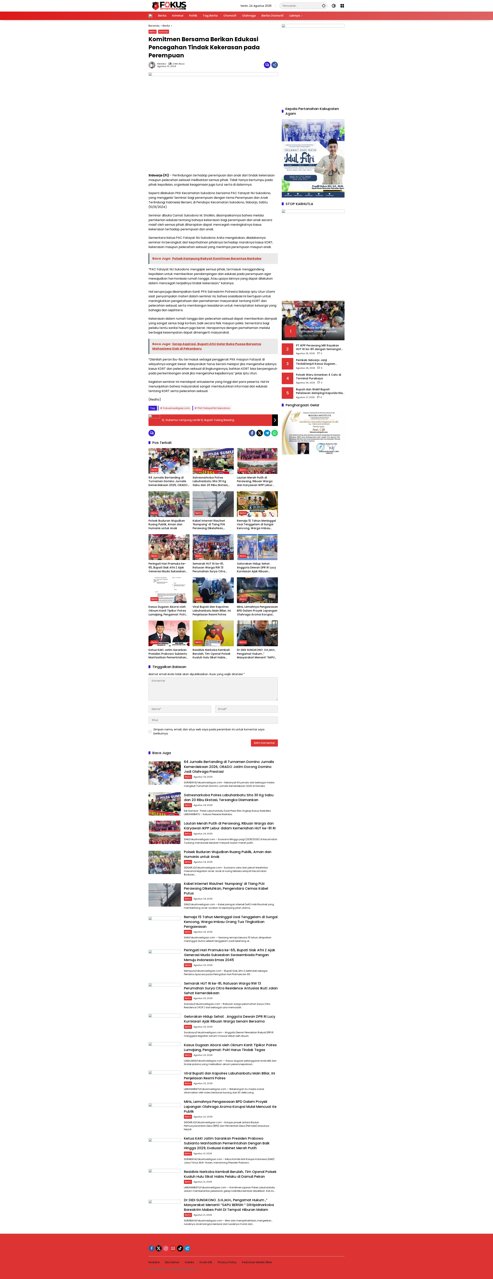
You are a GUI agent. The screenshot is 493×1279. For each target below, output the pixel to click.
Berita (152, 31)
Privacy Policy (227, 1262)
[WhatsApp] (274, 433)
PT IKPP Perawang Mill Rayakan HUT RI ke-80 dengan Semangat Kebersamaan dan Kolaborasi (318, 347)
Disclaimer (172, 1262)
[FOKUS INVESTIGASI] (168, 6)
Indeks (189, 1262)
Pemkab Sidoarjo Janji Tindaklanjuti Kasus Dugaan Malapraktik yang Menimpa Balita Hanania (319, 362)
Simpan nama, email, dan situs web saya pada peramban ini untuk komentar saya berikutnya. (208, 731)
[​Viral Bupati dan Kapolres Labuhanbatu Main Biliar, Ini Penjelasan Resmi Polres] (213, 590)
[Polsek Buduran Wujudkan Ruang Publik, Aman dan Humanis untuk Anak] (168, 504)
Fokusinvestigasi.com (176, 408)
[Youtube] (173, 1248)
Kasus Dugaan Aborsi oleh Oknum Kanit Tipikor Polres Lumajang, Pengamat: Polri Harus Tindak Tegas (167, 610)
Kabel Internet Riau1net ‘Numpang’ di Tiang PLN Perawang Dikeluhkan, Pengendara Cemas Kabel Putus (211, 524)
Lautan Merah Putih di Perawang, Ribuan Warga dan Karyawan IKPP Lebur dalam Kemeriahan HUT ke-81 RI (256, 481)
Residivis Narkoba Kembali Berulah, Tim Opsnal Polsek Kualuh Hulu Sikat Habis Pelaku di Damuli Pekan (212, 654)
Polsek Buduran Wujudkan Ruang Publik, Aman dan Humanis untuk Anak (166, 524)
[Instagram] (166, 1248)
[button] (324, 6)
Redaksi (161, 64)
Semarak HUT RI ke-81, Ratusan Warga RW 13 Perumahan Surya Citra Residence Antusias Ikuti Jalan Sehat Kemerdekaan (211, 567)
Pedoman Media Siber (257, 1262)
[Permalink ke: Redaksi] (152, 64)
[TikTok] (180, 1248)
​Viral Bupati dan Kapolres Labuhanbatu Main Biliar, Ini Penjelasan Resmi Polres (212, 610)
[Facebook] (252, 433)
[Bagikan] (274, 65)
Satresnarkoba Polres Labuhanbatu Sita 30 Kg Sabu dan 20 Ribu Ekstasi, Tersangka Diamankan (210, 481)
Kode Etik (206, 1262)
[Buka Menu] (342, 5)
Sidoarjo (163, 31)
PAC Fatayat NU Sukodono (214, 408)
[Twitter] (259, 433)
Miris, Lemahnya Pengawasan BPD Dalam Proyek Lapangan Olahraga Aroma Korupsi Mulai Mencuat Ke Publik (257, 610)
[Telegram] (267, 433)
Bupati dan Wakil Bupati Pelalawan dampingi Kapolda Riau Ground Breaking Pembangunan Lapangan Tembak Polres (320, 391)
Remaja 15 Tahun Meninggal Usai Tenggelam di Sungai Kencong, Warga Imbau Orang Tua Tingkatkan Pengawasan (256, 524)
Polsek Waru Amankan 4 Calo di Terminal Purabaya (318, 376)
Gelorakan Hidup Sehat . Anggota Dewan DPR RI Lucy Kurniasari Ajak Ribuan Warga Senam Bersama (256, 567)
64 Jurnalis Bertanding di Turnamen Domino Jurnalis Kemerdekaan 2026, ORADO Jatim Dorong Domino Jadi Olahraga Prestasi (168, 481)
